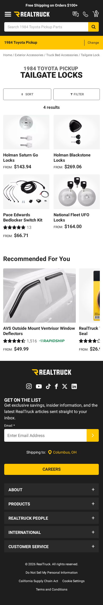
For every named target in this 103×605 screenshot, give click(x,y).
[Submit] (93, 435)
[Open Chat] (76, 14)
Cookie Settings (73, 581)
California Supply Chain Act (38, 581)
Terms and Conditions (51, 589)
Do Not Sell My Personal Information (52, 572)
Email (9, 425)
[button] (51, 489)
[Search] (93, 27)
